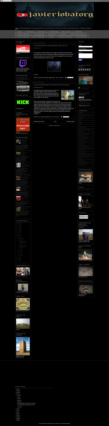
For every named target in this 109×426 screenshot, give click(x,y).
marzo (20, 255)
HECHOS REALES (82, 152)
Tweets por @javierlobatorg (84, 189)
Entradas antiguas (70, 121)
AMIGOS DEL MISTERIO (84, 137)
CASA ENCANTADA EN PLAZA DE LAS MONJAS (51, 85)
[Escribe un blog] (69, 77)
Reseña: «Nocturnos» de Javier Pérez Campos (24, 153)
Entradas (82, 215)
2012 (19, 260)
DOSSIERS (81, 113)
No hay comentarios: (60, 77)
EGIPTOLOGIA (82, 160)
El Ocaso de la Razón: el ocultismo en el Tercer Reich (25, 177)
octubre (20, 240)
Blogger (68, 423)
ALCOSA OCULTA (82, 135)
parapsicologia (81, 117)
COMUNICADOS (82, 139)
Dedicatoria (52, 34)
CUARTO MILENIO (82, 127)
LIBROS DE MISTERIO (23, 34)
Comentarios (82, 217)
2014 (19, 257)
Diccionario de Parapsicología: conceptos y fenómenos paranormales (24, 141)
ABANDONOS (81, 131)
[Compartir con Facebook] (71, 77)
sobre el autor (66, 31)
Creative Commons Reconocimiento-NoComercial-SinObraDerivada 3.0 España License (85, 103)
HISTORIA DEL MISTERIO (84, 146)
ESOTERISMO (81, 144)
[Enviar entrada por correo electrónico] (66, 77)
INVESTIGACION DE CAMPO (84, 129)
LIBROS (80, 121)
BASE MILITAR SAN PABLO (84, 156)
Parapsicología (53, 31)
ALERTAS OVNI (82, 150)
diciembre (21, 238)
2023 (19, 228)
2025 (19, 224)
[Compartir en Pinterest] (72, 77)
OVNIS (80, 125)
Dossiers (19, 31)
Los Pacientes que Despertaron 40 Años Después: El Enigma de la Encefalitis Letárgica (25, 189)
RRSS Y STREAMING (38, 37)
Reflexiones (30, 31)
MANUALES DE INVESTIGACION (85, 154)
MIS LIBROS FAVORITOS (65, 37)
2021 (19, 230)
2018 (19, 231)
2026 (19, 223)
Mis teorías (78, 31)
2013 (19, 258)
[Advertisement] (20, 367)
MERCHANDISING (81, 37)
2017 (19, 233)
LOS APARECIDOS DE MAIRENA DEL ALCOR (50, 46)
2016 (19, 235)
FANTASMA (81, 123)
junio (20, 251)
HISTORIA (51, 37)
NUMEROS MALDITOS (83, 162)
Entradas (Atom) (57, 125)
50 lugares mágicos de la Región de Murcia (25, 208)
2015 (19, 237)
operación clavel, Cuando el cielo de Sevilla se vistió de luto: (25, 198)
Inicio (55, 121)
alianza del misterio (82, 164)
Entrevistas (41, 31)
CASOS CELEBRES (39, 34)
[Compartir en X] (70, 77)
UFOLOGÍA (62, 34)
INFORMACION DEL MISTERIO (85, 148)
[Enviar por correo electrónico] (68, 77)
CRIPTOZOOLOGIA (83, 142)
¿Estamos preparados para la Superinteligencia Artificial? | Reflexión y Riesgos (25, 165)
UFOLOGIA (81, 119)
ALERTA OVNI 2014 (23, 37)
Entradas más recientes (39, 121)
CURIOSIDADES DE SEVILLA (78, 34)
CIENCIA (80, 158)
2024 (19, 226)
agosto (20, 249)
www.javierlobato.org (83, 106)
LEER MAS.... (36, 74)
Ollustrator (57, 423)
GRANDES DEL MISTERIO (84, 133)
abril (20, 253)
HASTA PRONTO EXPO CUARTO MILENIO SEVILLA (23, 78)
